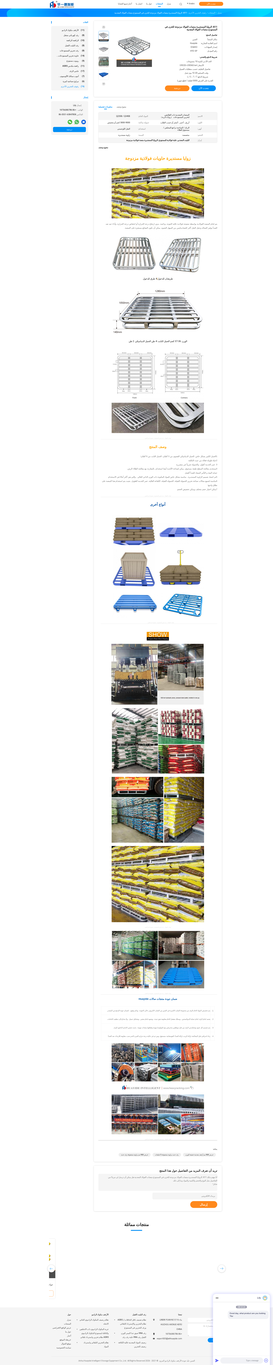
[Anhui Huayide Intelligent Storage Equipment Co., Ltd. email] (83, 122)
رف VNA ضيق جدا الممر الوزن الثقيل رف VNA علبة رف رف (133, 1335)
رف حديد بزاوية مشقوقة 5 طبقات (167, 1155)
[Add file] (266, 1360)
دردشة (69, 129)
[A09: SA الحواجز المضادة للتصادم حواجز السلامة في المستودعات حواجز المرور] (202, 1258)
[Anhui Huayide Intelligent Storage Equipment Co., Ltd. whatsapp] (77, 122)
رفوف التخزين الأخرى (72, 86)
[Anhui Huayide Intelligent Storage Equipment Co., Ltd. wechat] (70, 122)
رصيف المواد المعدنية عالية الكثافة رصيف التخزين (132, 1344)
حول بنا (68, 1332)
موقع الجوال (66, 1344)
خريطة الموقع (65, 1340)
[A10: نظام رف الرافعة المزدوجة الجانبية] (73, 1258)
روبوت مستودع (75, 61)
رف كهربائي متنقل (74, 35)
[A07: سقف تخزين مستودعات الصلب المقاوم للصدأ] (116, 1258)
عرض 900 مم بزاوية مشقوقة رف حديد (134, 1155)
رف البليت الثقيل (74, 45)
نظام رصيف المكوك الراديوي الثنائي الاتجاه (94, 1322)
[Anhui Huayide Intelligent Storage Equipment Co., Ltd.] (62, 4)
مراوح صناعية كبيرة (73, 81)
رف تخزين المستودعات (72, 50)
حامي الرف (76, 71)
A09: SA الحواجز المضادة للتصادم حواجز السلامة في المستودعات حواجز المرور (201, 1284)
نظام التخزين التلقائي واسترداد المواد (96, 1344)
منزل (69, 1320)
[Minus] (217, 1298)
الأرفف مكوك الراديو (73, 30)
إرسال (204, 1204)
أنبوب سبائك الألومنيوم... (71, 76)
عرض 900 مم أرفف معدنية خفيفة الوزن (199, 1155)
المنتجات (67, 1324)
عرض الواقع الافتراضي (61, 1328)
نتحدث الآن (211, 4)
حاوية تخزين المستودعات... (70, 56)
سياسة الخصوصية (63, 1348)
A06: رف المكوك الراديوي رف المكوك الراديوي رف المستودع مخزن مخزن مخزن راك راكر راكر (159, 1284)
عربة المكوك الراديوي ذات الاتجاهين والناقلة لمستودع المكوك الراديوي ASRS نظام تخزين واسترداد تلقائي (94, 1333)
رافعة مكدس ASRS (73, 66)
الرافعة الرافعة (75, 40)
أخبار (69, 1336)
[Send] (217, 1360)
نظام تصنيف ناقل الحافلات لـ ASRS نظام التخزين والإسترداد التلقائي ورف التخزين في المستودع (132, 1324)
